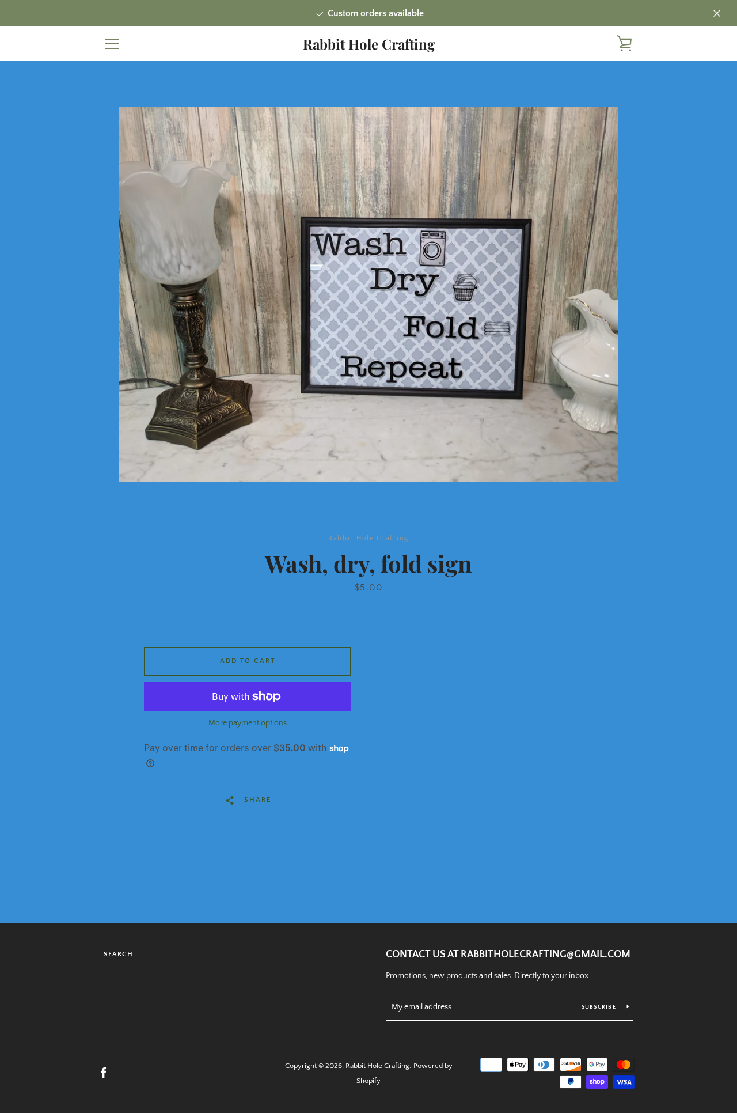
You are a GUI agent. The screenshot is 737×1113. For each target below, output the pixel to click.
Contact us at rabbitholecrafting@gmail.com (508, 954)
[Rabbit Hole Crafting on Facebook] (103, 1072)
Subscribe (600, 1007)
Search (118, 954)
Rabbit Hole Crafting (369, 44)
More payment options (247, 723)
